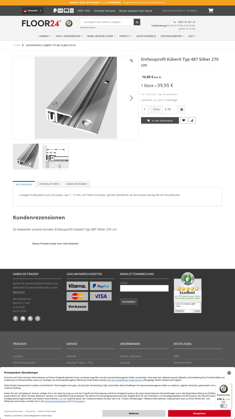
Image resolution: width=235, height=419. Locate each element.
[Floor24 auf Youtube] (22, 318)
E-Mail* (124, 283)
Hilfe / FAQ (84, 10)
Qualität (125, 362)
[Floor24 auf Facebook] (15, 318)
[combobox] (110, 22)
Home (16, 45)
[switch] (223, 406)
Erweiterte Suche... (88, 27)
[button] (131, 63)
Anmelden (191, 10)
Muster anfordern (130, 356)
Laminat (18, 356)
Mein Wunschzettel (173, 10)
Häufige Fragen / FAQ (80, 362)
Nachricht (19, 292)
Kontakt (71, 356)
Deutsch (33, 10)
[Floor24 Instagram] (37, 318)
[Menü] (229, 385)
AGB (176, 356)
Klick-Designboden (24, 362)
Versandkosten (170, 94)
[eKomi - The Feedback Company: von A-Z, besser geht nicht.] (188, 312)
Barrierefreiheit (182, 362)
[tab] (24, 184)
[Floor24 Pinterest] (30, 318)
